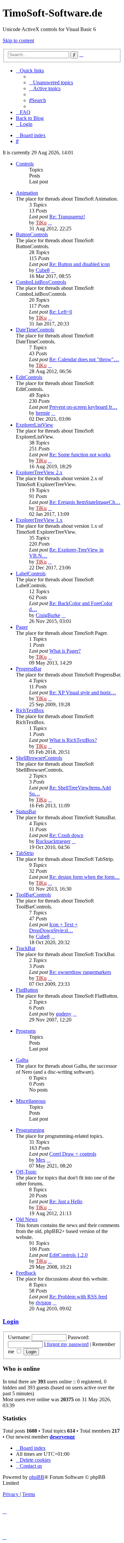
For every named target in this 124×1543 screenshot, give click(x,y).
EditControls (29, 377)
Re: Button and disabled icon (79, 264)
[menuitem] (51, 82)
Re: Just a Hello (65, 1201)
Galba (22, 1060)
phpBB (36, 1477)
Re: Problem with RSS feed (78, 1296)
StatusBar (26, 811)
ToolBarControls (33, 895)
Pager (22, 627)
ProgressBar (28, 669)
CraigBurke (48, 615)
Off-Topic (26, 1172)
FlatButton (27, 990)
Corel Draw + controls (72, 1154)
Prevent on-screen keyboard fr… (83, 407)
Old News (26, 1219)
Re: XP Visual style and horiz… (82, 692)
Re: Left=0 (60, 312)
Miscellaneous (31, 1101)
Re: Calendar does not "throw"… (84, 359)
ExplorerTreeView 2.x (39, 472)
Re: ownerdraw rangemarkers (80, 972)
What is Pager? (65, 651)
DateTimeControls (35, 329)
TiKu (41, 222)
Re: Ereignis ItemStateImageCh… (84, 502)
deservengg (62, 1437)
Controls (25, 164)
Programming (30, 1130)
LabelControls (31, 573)
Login (11, 1321)
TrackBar (25, 948)
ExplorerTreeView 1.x (39, 520)
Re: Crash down (66, 835)
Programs (26, 1031)
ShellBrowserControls (39, 758)
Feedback (26, 1273)
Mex (40, 1160)
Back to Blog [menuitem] (30, 118)
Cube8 (43, 270)
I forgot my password (66, 1344)
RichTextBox (30, 710)
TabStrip (25, 853)
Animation (27, 193)
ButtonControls (32, 234)
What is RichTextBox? (73, 740)
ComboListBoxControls (41, 282)
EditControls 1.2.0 (68, 1255)
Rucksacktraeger (53, 841)
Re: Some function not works (79, 454)
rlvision (43, 1302)
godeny (63, 1014)
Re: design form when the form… (84, 877)
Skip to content (18, 40)
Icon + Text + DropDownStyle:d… (53, 927)
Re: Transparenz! (67, 216)
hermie (43, 413)
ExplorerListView (34, 425)
